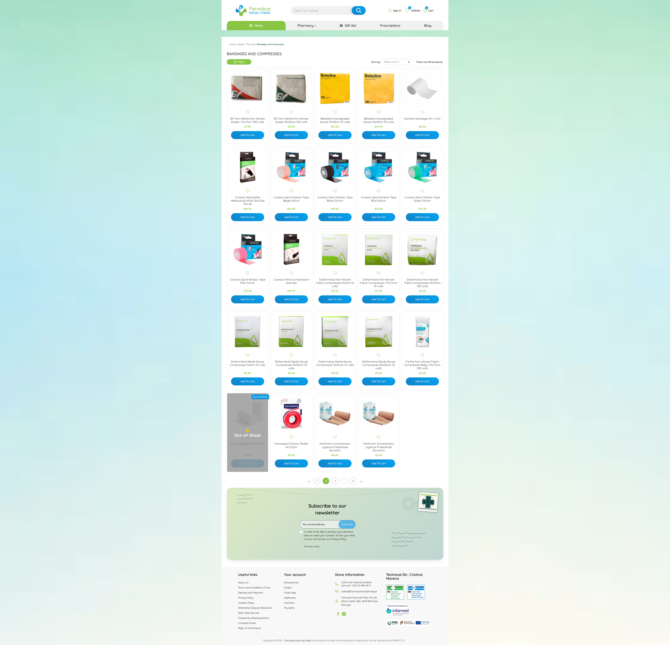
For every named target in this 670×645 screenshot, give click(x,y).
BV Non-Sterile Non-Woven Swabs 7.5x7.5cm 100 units (247, 120)
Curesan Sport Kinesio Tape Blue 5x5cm (378, 199)
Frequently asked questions (253, 618)
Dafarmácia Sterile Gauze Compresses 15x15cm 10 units (335, 363)
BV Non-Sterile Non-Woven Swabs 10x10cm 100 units (291, 120)
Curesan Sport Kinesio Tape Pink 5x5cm (247, 281)
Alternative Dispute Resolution (255, 607)
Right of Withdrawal (249, 628)
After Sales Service (248, 612)
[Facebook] (338, 614)
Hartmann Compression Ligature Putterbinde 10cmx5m (378, 447)
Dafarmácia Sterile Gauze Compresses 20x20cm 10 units (378, 365)
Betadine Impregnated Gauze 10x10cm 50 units (378, 120)
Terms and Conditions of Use (254, 587)
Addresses (290, 597)
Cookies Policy (246, 602)
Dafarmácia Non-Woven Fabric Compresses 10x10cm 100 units (422, 283)
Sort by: (376, 62)
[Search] (359, 10)
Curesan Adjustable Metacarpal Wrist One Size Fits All (248, 201)
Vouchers (289, 602)
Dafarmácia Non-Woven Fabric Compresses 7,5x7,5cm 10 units (378, 283)
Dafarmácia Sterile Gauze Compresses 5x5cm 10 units (247, 363)
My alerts (289, 607)
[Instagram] (344, 614)
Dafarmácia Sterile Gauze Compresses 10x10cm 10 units (291, 365)
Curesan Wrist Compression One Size (291, 281)
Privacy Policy (245, 597)
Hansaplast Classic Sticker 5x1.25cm (291, 445)
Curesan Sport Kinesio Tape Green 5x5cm (422, 199)
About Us (243, 582)
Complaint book (247, 623)
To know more (311, 546)
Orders (288, 587)
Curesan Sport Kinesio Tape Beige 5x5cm (291, 199)
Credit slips (290, 592)
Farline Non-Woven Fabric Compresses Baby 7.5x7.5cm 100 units (422, 365)
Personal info (291, 582)
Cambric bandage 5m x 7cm (422, 118)
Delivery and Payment (250, 592)
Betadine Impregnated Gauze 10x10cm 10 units (335, 120)
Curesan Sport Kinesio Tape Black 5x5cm (335, 199)
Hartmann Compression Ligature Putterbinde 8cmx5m (335, 447)
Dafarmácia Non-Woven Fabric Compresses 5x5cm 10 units (335, 283)
